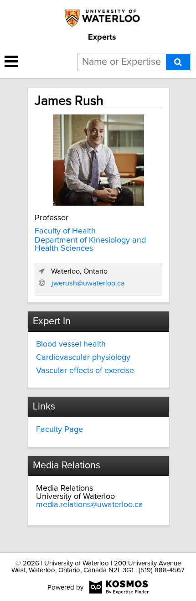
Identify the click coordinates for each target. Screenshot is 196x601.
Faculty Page (59, 429)
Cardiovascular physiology (83, 357)
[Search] (178, 62)
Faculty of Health (65, 231)
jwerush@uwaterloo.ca (88, 283)
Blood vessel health (71, 344)
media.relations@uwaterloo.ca (89, 505)
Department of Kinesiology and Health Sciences (90, 244)
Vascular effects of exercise (85, 371)
